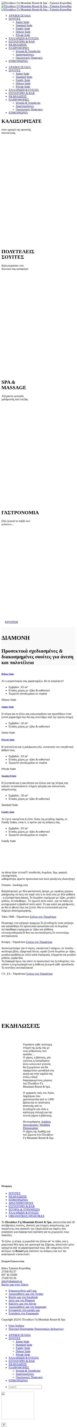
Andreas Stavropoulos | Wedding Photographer (37, 1125)
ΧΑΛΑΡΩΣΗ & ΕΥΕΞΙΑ (24, 38)
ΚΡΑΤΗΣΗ (11, 622)
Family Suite (23, 28)
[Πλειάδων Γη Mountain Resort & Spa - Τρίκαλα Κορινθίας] (36, 8)
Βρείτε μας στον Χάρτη (14, 1284)
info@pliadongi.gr (11, 1281)
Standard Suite (24, 25)
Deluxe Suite (23, 31)
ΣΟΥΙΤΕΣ (14, 18)
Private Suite (23, 35)
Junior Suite (22, 22)
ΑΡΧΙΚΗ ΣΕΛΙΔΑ (20, 15)
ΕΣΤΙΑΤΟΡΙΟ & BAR (22, 41)
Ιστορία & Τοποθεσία (28, 51)
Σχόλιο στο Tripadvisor (43, 916)
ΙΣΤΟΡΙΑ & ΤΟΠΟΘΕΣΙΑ (24, 1209)
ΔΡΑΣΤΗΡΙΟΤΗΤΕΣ (21, 1203)
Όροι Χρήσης (16, 1325)
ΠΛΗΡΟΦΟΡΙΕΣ (19, 48)
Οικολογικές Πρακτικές (29, 57)
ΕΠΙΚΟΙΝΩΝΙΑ (18, 61)
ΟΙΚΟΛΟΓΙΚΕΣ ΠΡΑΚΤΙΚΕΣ (26, 1216)
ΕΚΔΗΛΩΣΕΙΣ (18, 44)
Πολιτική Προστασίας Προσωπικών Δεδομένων (36, 1328)
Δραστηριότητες (25, 54)
